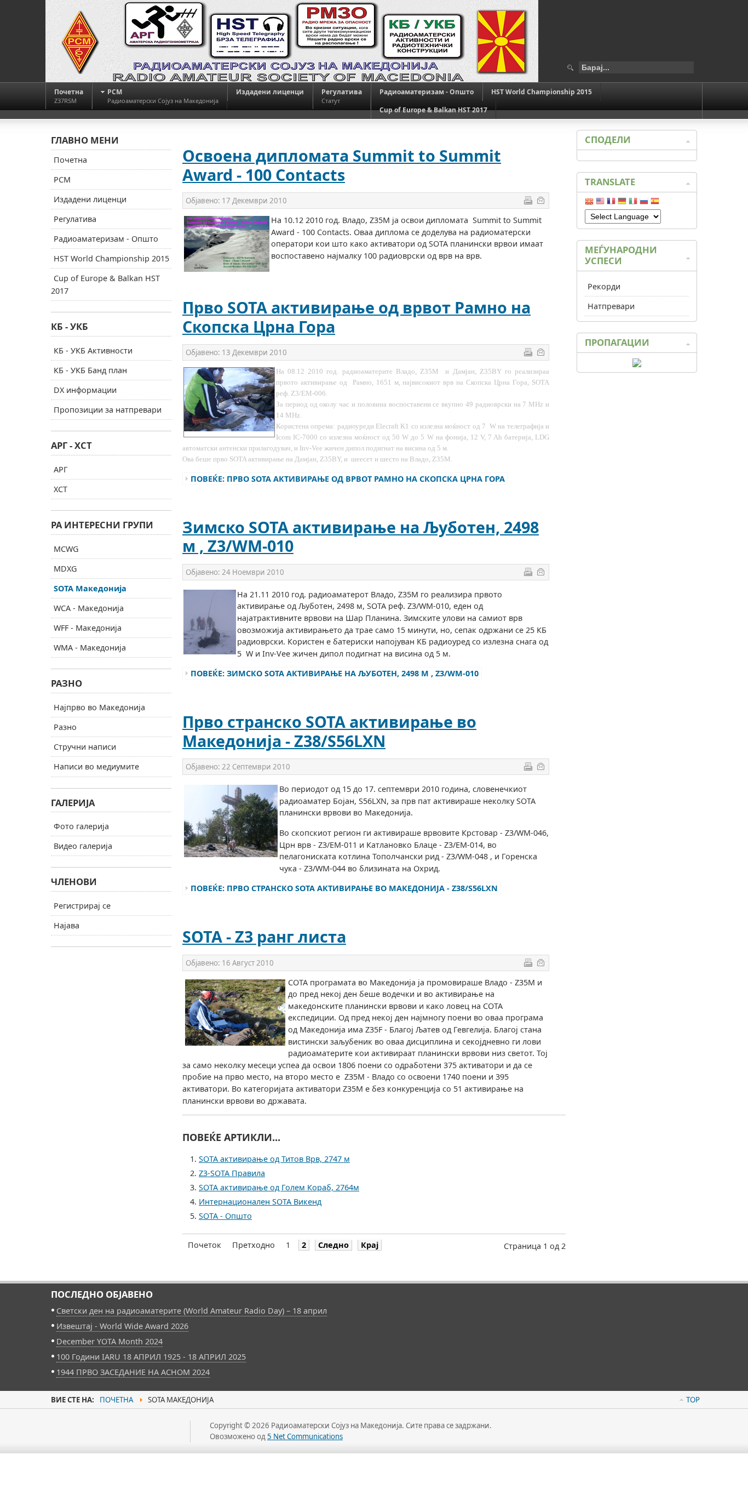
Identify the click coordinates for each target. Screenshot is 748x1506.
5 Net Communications (305, 1436)
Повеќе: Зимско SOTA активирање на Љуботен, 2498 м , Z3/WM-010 (335, 673)
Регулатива (75, 219)
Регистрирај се (82, 905)
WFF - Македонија (88, 628)
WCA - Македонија (89, 608)
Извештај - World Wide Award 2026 (122, 1326)
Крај (369, 1245)
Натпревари (611, 306)
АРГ (61, 469)
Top (693, 1400)
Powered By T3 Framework (100, 1443)
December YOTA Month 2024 (109, 1341)
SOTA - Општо (225, 1216)
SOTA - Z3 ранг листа (264, 936)
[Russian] (644, 203)
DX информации (85, 390)
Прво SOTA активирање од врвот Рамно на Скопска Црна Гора (356, 316)
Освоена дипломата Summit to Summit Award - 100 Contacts (341, 165)
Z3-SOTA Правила (232, 1173)
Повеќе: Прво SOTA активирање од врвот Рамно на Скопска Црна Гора (348, 479)
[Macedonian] (589, 203)
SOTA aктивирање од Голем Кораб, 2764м (279, 1187)
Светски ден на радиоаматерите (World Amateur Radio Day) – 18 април (191, 1310)
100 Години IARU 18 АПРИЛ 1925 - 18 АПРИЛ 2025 (151, 1356)
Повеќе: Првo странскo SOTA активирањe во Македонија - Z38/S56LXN (344, 888)
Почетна (70, 160)
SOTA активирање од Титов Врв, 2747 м (274, 1159)
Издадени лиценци (90, 199)
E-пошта (540, 200)
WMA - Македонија (90, 647)
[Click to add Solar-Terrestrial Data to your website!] (636, 364)
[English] (600, 203)
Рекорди (604, 286)
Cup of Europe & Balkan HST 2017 (105, 284)
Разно (65, 727)
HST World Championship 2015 (111, 258)
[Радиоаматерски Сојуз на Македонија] (291, 41)
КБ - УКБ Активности (93, 350)
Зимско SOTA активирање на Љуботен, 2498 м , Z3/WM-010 (360, 536)
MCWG (66, 549)
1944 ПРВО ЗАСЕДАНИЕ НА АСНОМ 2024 (133, 1372)
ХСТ (60, 489)
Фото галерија (81, 826)
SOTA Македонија (90, 588)
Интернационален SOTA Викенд (260, 1201)
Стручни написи (85, 746)
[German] (622, 203)
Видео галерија (83, 846)
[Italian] (633, 203)
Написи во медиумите (96, 766)
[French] (611, 203)
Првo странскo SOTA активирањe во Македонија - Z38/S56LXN (329, 731)
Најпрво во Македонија (99, 707)
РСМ (62, 179)
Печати (527, 200)
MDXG (65, 568)
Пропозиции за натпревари (108, 409)
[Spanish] (655, 203)
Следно (333, 1245)
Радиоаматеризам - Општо (106, 238)
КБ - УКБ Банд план (90, 370)
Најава (66, 925)
